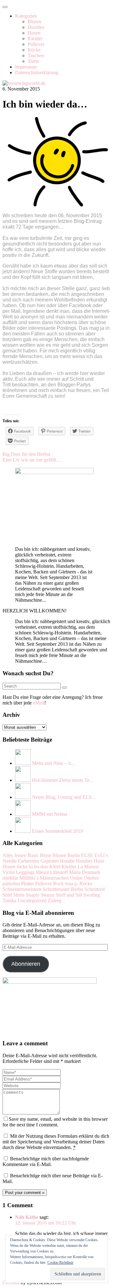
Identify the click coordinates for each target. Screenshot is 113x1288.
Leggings (25, 872)
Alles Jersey (14, 855)
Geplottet (49, 861)
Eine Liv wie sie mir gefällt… (32, 459)
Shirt (7, 895)
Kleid (54, 866)
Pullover (36, 44)
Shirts (33, 61)
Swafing (91, 895)
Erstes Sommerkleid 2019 (57, 831)
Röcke (34, 50)
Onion (76, 878)
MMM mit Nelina (49, 814)
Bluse (45, 855)
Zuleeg (55, 900)
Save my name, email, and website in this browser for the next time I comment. (55, 1121)
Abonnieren (25, 964)
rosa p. (71, 883)
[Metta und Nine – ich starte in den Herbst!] (23, 763)
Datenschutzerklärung (36, 72)
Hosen (34, 33)
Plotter (27, 883)
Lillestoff (59, 872)
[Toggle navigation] (5, 7)
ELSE (87, 855)
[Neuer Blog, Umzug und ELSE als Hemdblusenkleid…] (23, 797)
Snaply (33, 895)
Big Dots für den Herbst (26, 454)
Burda (73, 855)
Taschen (36, 55)
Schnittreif (94, 889)
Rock (58, 883)
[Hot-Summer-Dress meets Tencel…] (23, 780)
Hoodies (36, 27)
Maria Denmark (84, 872)
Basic (33, 855)
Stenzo (47, 895)
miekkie (10, 878)
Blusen (34, 21)
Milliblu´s (29, 878)
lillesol (42, 872)
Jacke (22, 866)
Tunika (9, 900)
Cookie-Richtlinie (60, 1262)
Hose (99, 861)
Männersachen (54, 878)
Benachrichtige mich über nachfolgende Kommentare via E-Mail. (46, 1161)
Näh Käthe (26, 1217)
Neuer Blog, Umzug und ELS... (63, 797)
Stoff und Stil (69, 895)
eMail (38, 702)
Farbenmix (28, 861)
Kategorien (26, 16)
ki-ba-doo (38, 866)
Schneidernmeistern (22, 889)
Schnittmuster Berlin (63, 889)
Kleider (35, 38)
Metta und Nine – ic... (53, 763)
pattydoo (11, 883)
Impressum (26, 66)
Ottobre (91, 878)
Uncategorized (32, 900)
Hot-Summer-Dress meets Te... (62, 780)
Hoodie (67, 861)
